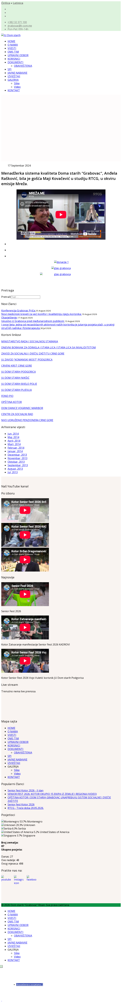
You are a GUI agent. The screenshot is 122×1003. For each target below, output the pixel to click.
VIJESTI (12, 48)
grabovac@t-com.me (20, 25)
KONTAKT (14, 90)
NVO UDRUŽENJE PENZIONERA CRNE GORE (27, 420)
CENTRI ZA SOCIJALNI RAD (17, 414)
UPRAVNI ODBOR (18, 55)
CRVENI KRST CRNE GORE (16, 365)
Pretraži (6, 297)
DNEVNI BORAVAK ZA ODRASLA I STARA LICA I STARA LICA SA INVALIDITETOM (48, 347)
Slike (17, 83)
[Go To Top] (1, 1000)
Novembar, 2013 (17, 458)
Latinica (18, 3)
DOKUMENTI (15, 62)
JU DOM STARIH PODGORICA (18, 371)
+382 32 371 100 (17, 22)
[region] (61, 128)
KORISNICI (14, 59)
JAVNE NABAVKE (17, 73)
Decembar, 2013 (17, 454)
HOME (11, 41)
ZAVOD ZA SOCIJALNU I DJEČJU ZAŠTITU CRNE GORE (32, 353)
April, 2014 (14, 440)
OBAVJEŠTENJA (23, 66)
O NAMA (13, 45)
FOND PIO (7, 396)
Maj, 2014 (13, 437)
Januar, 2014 (15, 451)
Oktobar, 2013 (16, 461)
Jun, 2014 (13, 433)
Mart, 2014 (14, 444)
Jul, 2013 (13, 472)
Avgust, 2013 (15, 469)
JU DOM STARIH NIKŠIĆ (15, 378)
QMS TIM (13, 52)
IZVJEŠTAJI (14, 76)
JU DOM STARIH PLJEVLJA (16, 390)
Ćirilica (5, 3)
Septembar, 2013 (18, 465)
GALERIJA (13, 80)
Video (17, 87)
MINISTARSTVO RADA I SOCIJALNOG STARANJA (29, 341)
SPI (9, 69)
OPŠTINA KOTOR (11, 402)
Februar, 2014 (16, 447)
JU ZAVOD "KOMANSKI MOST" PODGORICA (26, 359)
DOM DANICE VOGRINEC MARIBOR (22, 408)
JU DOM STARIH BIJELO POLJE (19, 384)
